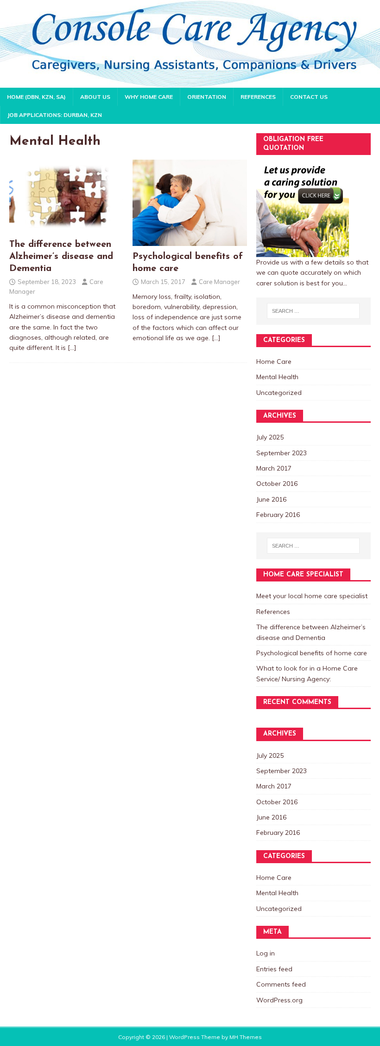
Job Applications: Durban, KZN (54, 114)
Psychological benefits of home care (311, 653)
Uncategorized (279, 392)
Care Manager (219, 281)
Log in (265, 953)
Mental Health (277, 377)
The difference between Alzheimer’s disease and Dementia (61, 256)
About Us (95, 96)
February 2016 (278, 514)
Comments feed (281, 984)
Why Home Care (149, 96)
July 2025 (270, 437)
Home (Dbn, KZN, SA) (36, 96)
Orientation (206, 96)
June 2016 (271, 499)
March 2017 (273, 468)
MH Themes (245, 1036)
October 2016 (277, 483)
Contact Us (309, 96)
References (258, 96)
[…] (72, 347)
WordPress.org (279, 1000)
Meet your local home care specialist (311, 596)
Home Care (273, 361)
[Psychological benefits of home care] (190, 240)
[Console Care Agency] (190, 82)
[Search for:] (313, 311)
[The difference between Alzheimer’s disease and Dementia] (66, 229)
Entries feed (274, 969)
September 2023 (281, 453)
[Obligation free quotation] (302, 251)
